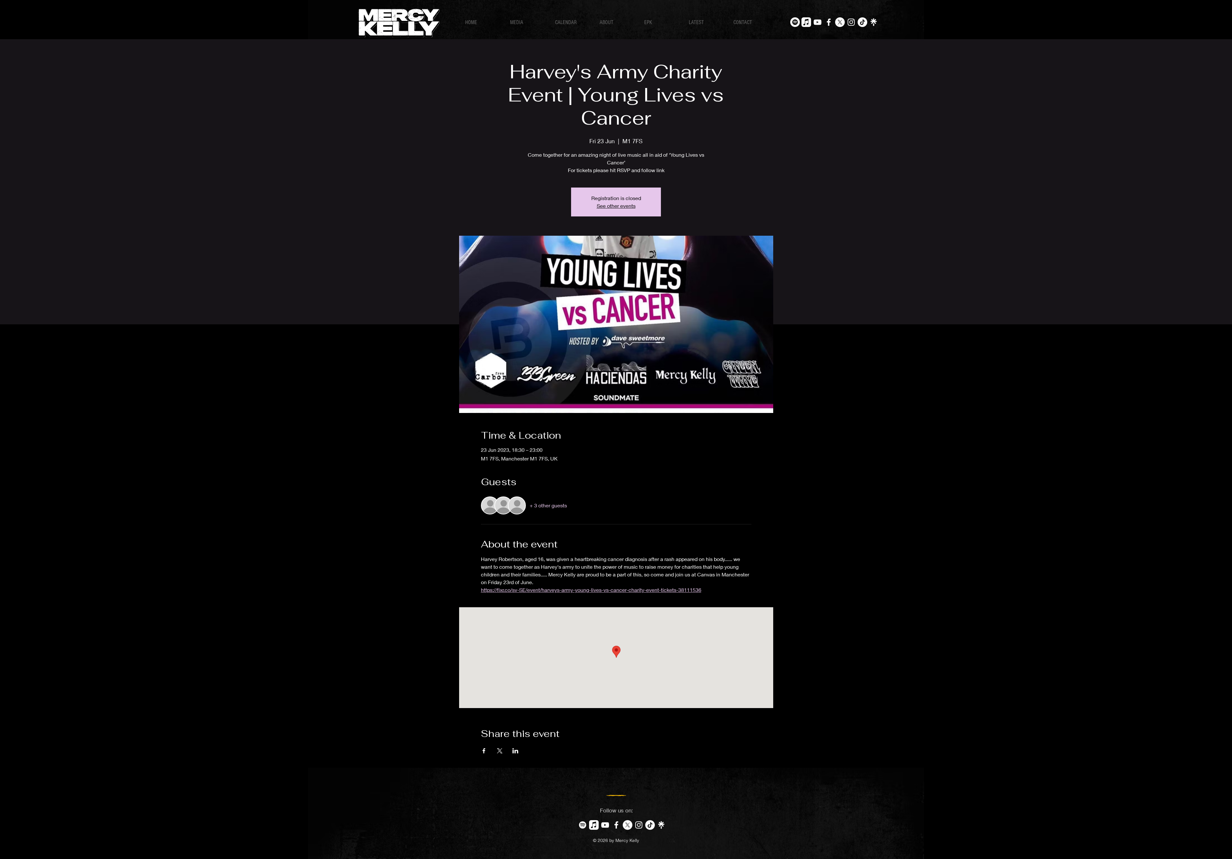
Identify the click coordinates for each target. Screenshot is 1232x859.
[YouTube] (817, 22)
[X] (840, 22)
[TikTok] (862, 22)
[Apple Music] (806, 22)
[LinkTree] (873, 22)
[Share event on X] (500, 750)
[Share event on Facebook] (484, 750)
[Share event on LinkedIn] (515, 750)
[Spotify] (795, 22)
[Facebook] (829, 22)
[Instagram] (851, 22)
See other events (616, 206)
